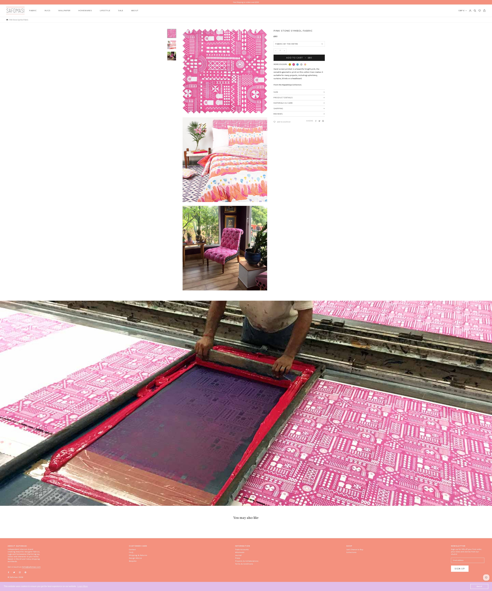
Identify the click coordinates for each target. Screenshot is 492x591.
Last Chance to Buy (354, 549)
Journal (238, 555)
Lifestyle (105, 10)
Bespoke (132, 561)
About (134, 10)
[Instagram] (20, 572)
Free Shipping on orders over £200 (246, 2)
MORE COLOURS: (280, 64)
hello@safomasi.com (31, 567)
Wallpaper (64, 10)
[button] (290, 64)
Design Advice (135, 558)
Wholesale (239, 552)
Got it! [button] (479, 586)
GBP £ (461, 10)
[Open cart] (484, 10)
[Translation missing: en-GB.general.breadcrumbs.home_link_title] (7, 20)
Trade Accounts (242, 549)
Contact (132, 549)
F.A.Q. (131, 552)
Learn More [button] (82, 586)
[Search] (475, 10)
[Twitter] (319, 121)
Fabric (33, 10)
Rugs (47, 10)
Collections (351, 552)
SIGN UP (460, 568)
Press (237, 558)
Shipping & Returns (138, 555)
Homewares (85, 10)
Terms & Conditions (244, 564)
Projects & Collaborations (246, 561)
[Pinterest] (323, 121)
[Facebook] (316, 121)
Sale (120, 10)
